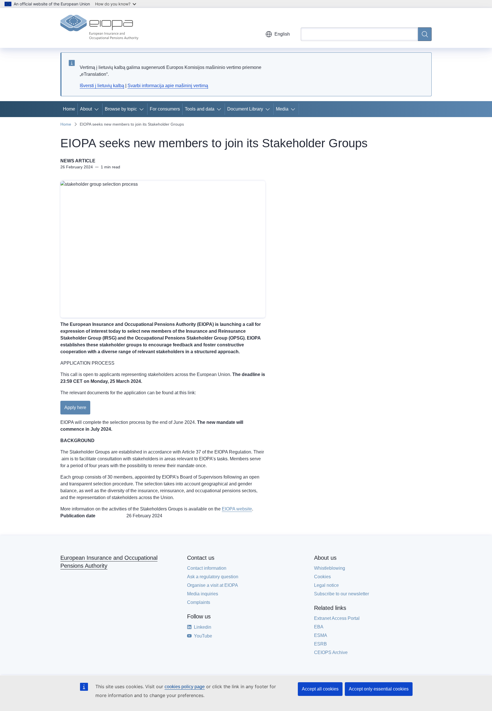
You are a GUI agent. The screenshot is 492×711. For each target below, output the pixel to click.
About (86, 109)
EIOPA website (237, 508)
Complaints (198, 602)
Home (69, 109)
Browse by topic (121, 109)
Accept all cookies (320, 689)
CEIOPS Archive (331, 652)
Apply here (75, 407)
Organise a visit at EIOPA (212, 585)
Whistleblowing (329, 568)
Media (282, 109)
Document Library (245, 109)
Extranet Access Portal (337, 618)
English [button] (282, 34)
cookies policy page (185, 686)
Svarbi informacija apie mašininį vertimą (168, 85)
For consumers (165, 109)
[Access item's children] (97, 109)
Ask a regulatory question (212, 576)
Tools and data (199, 109)
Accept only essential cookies (379, 689)
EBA (318, 626)
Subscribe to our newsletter (341, 593)
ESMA (320, 635)
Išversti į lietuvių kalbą (102, 85)
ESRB (320, 643)
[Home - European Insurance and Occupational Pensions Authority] (99, 28)
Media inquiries (202, 593)
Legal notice (326, 585)
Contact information (206, 568)
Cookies (322, 576)
